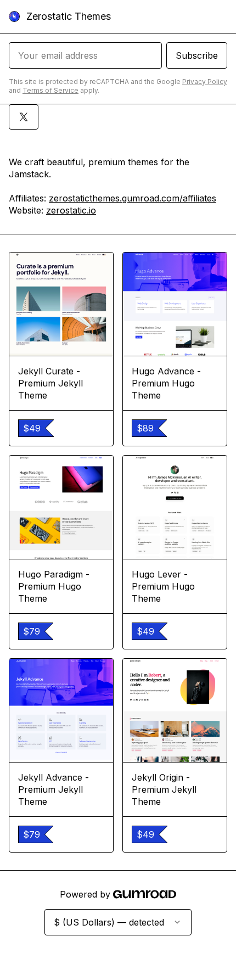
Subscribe (197, 55)
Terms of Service (50, 90)
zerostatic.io (71, 210)
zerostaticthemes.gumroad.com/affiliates (132, 198)
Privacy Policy (204, 81)
